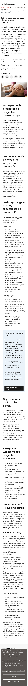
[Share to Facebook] (2, 77)
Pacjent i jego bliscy (17, 7)
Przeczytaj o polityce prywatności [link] (13, 671)
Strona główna (5, 7)
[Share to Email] (16, 77)
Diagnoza (3, 9)
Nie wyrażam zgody (14, 681)
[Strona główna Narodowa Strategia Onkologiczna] (9, 4)
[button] (20, 77)
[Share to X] (7, 77)
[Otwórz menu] (24, 4)
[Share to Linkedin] (11, 77)
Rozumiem (14, 676)
